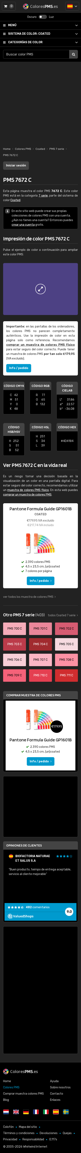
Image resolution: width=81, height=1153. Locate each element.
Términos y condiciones (18, 1133)
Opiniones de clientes (24, 845)
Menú (12, 25)
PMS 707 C (40, 660)
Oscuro (32, 17)
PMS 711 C (66, 675)
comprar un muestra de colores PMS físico (40, 345)
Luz (51, 17)
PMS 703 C (14, 644)
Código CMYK (14, 386)
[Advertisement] (40, 102)
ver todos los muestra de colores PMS (28, 597)
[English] (16, 1111)
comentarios (38, 907)
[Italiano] (46, 1111)
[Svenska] (66, 1111)
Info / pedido (18, 368)
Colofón (8, 1127)
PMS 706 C (14, 660)
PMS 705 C (66, 644)
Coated (29, 34)
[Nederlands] (6, 1111)
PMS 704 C (40, 644)
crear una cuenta (23, 224)
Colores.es (24, 1071)
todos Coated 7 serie (62, 615)
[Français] (36, 1111)
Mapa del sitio (28, 1127)
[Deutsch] (26, 1111)
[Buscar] (73, 54)
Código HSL (40, 427)
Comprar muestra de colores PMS (33, 695)
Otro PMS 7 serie (24, 614)
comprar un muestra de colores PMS (27, 494)
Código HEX (67, 427)
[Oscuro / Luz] (43, 17)
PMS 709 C (14, 675)
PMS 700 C (14, 628)
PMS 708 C (66, 660)
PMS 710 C (40, 675)
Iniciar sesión (16, 165)
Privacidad (10, 1139)
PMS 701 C (40, 628)
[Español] (72, 6)
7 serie (43, 195)
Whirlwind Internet (35, 1146)
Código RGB (40, 386)
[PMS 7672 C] (40, 289)
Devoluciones (49, 1133)
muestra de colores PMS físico (28, 490)
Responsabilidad (33, 1139)
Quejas (67, 1133)
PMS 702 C (66, 628)
